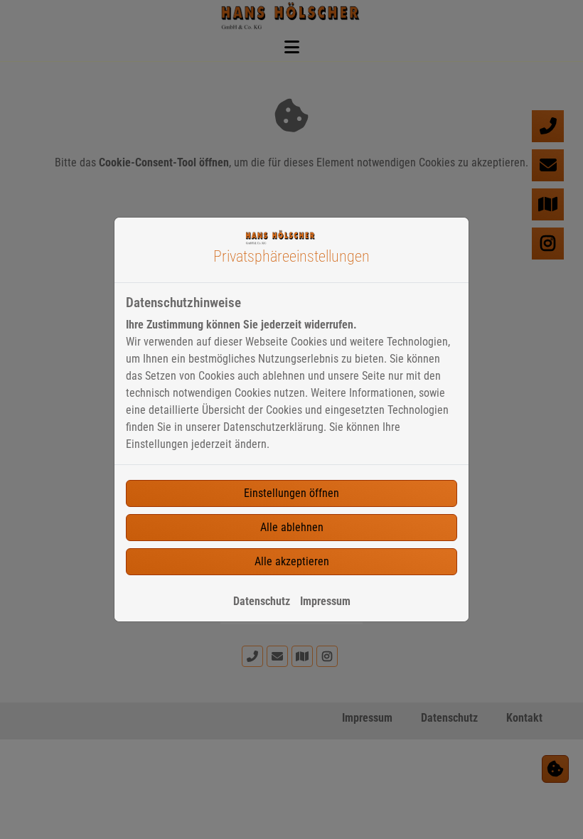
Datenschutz (261, 601)
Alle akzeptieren (292, 561)
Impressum (325, 601)
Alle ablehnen (291, 527)
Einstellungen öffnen (291, 493)
